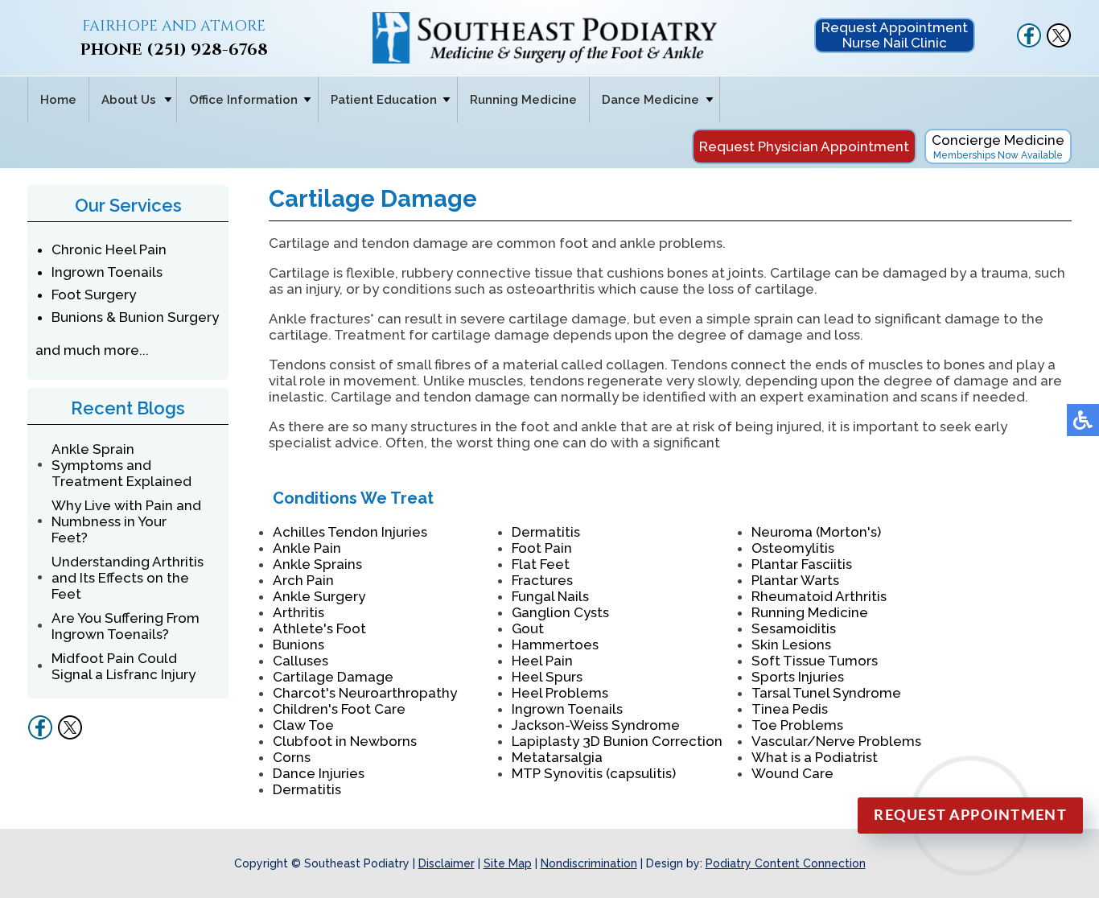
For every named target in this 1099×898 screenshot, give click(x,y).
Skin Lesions (791, 644)
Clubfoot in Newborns (345, 741)
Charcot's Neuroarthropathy (365, 693)
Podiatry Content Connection (786, 863)
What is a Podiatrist (814, 757)
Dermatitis (307, 789)
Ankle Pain (307, 548)
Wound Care (792, 773)
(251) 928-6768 (207, 49)
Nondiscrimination (589, 863)
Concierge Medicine (998, 146)
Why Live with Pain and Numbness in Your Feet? (126, 521)
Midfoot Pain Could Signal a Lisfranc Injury (123, 666)
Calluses (300, 661)
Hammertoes (555, 644)
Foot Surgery (93, 294)
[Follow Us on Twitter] (1059, 43)
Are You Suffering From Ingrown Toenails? (125, 626)
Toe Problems (797, 725)
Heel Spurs (547, 677)
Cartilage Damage (333, 677)
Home (58, 100)
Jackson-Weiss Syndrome (596, 725)
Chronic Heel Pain (109, 249)
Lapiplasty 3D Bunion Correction (617, 741)
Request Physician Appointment (804, 146)
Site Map (508, 863)
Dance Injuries (318, 773)
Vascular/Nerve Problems (836, 741)
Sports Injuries (797, 677)
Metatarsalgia (557, 757)
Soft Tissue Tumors (814, 661)
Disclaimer (446, 863)
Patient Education (384, 100)
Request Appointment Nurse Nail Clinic (894, 35)
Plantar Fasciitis (801, 564)
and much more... (92, 350)
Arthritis (298, 612)
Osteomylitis (792, 548)
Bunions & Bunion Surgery (135, 317)
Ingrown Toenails (107, 272)
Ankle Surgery (319, 596)
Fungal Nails (550, 596)
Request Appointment (970, 816)
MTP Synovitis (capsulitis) (594, 773)
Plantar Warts (795, 580)
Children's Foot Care (339, 709)
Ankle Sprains (317, 564)
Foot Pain (542, 548)
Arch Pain (303, 580)
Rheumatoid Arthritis (819, 596)
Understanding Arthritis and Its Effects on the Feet (127, 578)
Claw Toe (303, 725)
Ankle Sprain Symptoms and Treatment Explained (121, 465)
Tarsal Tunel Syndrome (826, 693)
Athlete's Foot (319, 628)
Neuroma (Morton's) (816, 532)
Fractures (542, 580)
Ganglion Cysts (560, 612)
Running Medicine (523, 100)
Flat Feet (541, 564)
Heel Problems (560, 693)
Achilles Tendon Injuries (350, 532)
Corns (292, 757)
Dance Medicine (650, 100)
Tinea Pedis (789, 709)
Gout (528, 628)
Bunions (298, 644)
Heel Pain (542, 661)
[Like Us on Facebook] (1029, 43)
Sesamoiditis (793, 628)
